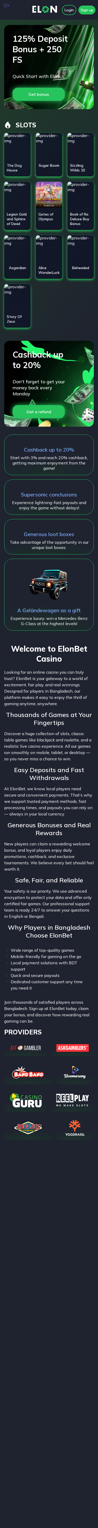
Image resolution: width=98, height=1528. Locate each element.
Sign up (86, 10)
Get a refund (38, 411)
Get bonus (38, 94)
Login (69, 10)
